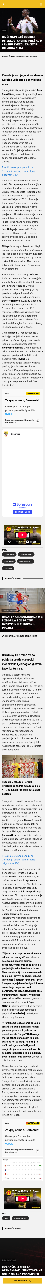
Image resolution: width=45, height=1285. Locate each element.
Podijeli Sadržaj (21, 1281)
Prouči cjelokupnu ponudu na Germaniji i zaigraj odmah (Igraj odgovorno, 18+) (18, 171)
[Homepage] (41, 4)
